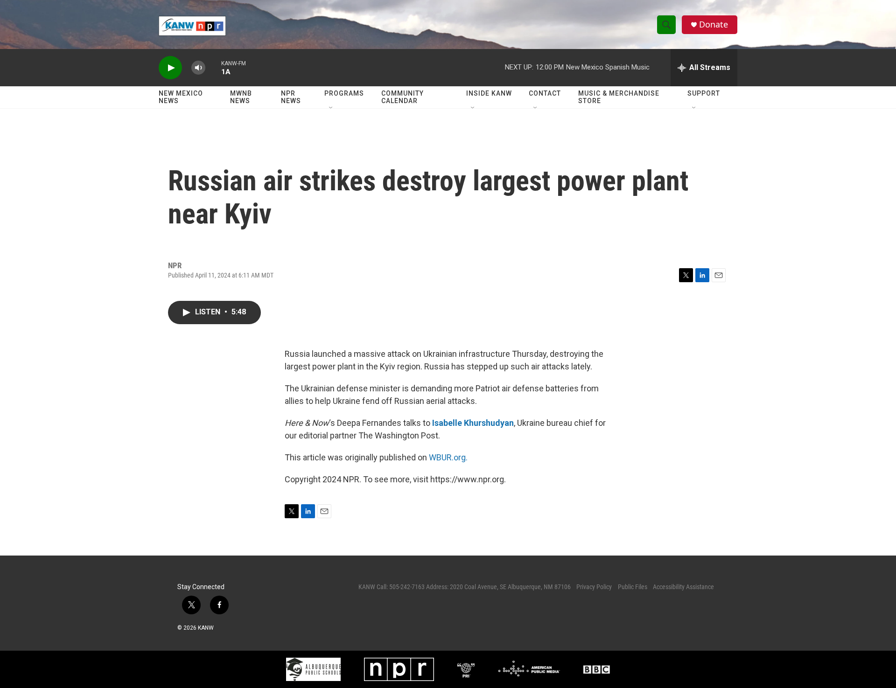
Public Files (632, 587)
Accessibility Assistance (683, 587)
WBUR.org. (448, 457)
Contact (545, 93)
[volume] (198, 67)
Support (703, 93)
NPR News (291, 97)
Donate (713, 24)
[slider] (213, 67)
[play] (170, 68)
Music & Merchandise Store (618, 97)
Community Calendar (402, 97)
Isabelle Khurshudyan (473, 423)
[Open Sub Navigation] (331, 108)
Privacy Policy (594, 587)
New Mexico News (181, 97)
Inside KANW (489, 93)
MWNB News (241, 97)
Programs (344, 93)
